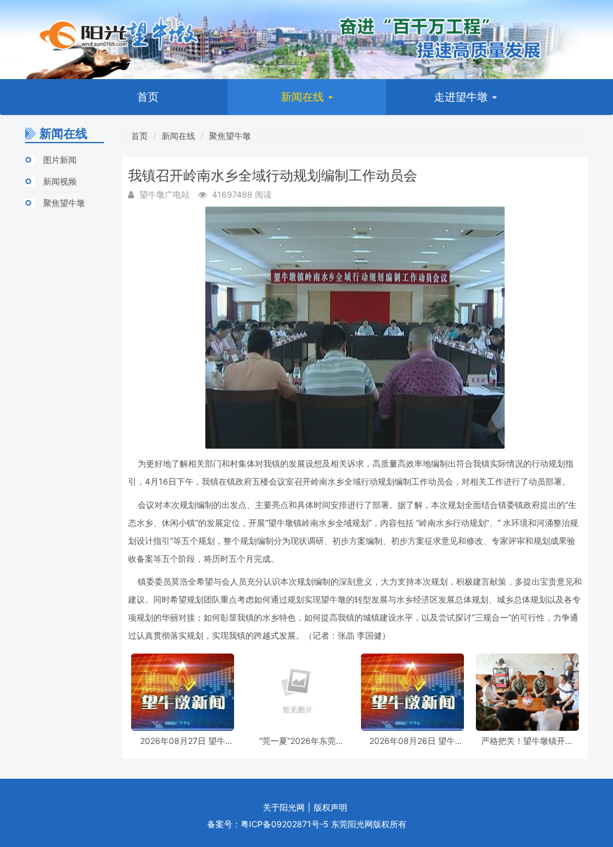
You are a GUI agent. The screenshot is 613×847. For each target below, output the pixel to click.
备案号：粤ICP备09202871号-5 (268, 824)
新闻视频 (60, 181)
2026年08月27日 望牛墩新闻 (182, 740)
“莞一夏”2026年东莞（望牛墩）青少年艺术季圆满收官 (297, 740)
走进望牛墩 (462, 96)
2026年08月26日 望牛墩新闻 (412, 740)
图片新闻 (60, 160)
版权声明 (330, 807)
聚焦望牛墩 (64, 203)
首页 (148, 96)
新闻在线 (304, 96)
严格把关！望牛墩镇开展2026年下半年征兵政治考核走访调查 (527, 740)
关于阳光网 (284, 807)
